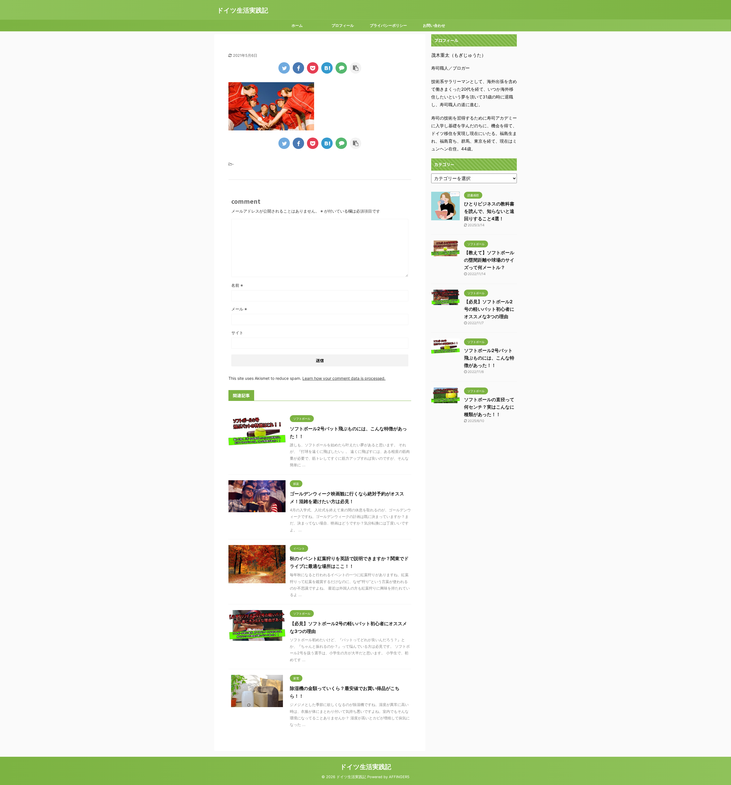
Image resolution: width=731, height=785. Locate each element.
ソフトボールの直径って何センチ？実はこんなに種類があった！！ (489, 407)
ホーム (297, 25)
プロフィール (343, 25)
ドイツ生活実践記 (242, 10)
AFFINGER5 (399, 777)
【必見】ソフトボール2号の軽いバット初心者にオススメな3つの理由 (489, 309)
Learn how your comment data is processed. (343, 378)
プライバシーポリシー (388, 25)
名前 (237, 285)
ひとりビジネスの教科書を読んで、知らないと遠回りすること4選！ (489, 211)
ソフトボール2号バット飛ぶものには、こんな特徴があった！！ (489, 358)
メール (239, 308)
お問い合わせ (434, 25)
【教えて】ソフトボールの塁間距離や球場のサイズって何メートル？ (489, 260)
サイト (237, 332)
